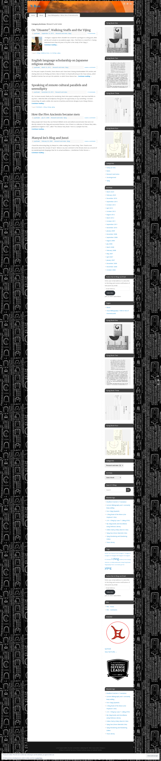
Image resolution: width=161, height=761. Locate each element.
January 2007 (110, 260)
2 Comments (91, 92)
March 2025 (110, 192)
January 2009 (110, 231)
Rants (108, 171)
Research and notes (61, 33)
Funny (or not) (110, 168)
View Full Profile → (111, 652)
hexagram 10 (108, 555)
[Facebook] (124, 4)
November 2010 (111, 227)
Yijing (69, 33)
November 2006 (111, 267)
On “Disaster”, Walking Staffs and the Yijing (61, 30)
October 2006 (111, 270)
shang (49, 107)
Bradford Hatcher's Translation (116, 502)
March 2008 (110, 247)
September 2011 (111, 224)
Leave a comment (90, 67)
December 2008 (111, 234)
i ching (38, 53)
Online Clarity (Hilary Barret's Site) (117, 530)
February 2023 (111, 195)
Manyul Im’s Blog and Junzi (50, 138)
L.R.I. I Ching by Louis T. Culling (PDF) (118, 520)
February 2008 (111, 250)
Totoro (113, 564)
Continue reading (51, 45)
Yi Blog (35, 6)
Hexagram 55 (121, 555)
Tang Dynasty (108, 564)
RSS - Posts (110, 606)
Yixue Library (110, 542)
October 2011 (111, 221)
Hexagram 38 (115, 555)
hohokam (39, 107)
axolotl (106, 553)
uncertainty (118, 564)
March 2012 (110, 218)
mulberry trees (45, 53)
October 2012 (111, 211)
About (41, 15)
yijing (58, 53)
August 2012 (110, 214)
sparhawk (37, 33)
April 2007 (109, 257)
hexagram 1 (122, 553)
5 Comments (91, 33)
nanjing (129, 559)
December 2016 (111, 198)
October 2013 (111, 205)
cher (110, 553)
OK (127, 490)
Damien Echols (115, 553)
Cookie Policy (38, 758)
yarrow (122, 564)
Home (33, 15)
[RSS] (130, 4)
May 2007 (109, 254)
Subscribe (110, 293)
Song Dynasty (127, 562)
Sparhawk (108, 649)
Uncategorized (111, 177)
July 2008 (109, 244)
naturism (107, 562)
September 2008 (111, 237)
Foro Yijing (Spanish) (112, 511)
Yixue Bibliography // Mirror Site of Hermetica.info (63, 15)
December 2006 (111, 263)
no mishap (53, 53)
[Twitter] (127, 4)
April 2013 (109, 208)
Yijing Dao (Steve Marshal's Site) (116, 533)
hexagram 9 (128, 553)
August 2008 (110, 241)
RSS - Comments (111, 610)
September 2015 (111, 201)
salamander (118, 562)
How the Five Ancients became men (56, 114)
